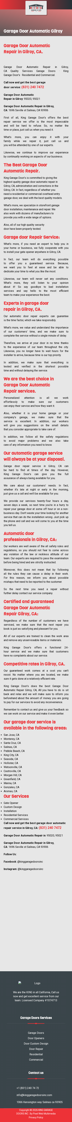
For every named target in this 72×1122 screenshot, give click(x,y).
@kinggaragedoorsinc (30, 861)
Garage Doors (36, 1032)
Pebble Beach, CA (14, 751)
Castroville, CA (12, 771)
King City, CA (11, 755)
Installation (10, 811)
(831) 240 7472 (32, 87)
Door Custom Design (36, 1043)
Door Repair (36, 1049)
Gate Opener (11, 803)
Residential (36, 1054)
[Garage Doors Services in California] (36, 8)
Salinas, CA (10, 747)
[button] (4, 5)
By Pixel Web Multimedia (43, 1113)
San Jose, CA (11, 734)
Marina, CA (10, 783)
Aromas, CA (10, 791)
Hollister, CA (11, 763)
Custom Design (13, 807)
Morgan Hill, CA (13, 775)
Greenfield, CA (12, 779)
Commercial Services (16, 819)
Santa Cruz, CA (12, 743)
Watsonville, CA (13, 767)
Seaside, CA (11, 759)
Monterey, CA (11, 739)
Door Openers (36, 1038)
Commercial (36, 1059)
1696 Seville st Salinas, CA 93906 (28, 110)
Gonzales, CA (11, 787)
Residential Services (16, 815)
